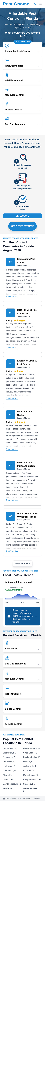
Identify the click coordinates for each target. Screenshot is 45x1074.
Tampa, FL (7, 788)
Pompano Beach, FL (32, 779)
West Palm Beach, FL (31, 789)
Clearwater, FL (9, 757)
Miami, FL (7, 775)
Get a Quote (22, 216)
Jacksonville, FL (30, 766)
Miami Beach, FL (30, 775)
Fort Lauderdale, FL (32, 757)
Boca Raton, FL (10, 748)
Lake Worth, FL (9, 771)
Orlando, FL (8, 779)
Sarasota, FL (29, 784)
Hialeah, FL (28, 762)
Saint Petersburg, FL (12, 784)
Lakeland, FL (29, 771)
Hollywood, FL (9, 766)
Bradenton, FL (9, 753)
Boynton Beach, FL (31, 748)
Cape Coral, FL (30, 753)
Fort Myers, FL (9, 762)
